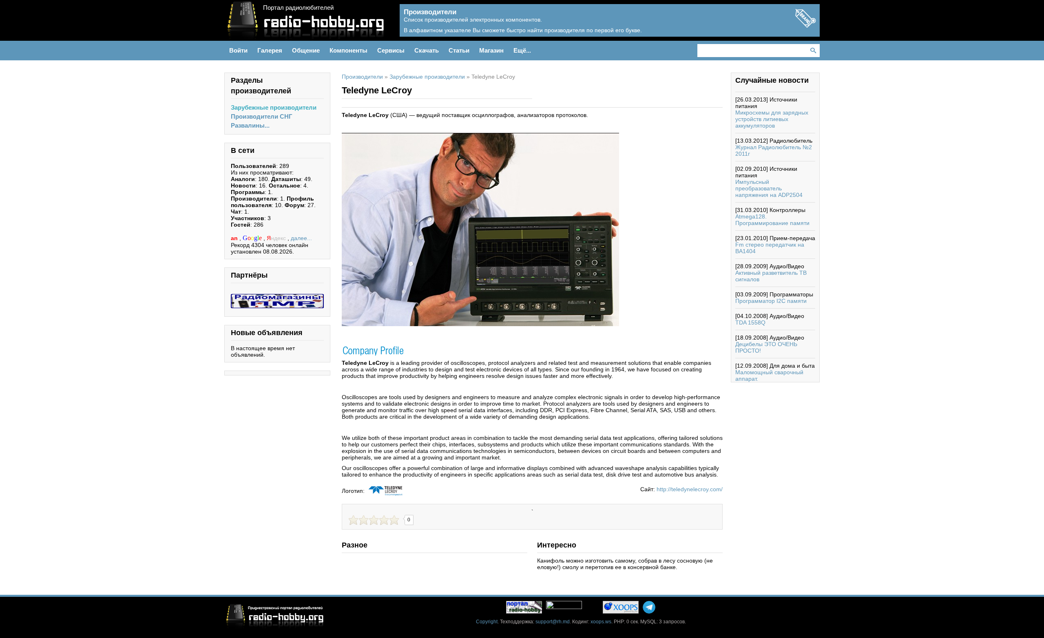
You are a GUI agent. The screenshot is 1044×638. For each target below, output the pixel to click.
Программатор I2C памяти (771, 301)
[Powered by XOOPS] (621, 607)
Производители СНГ (261, 116)
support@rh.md (552, 622)
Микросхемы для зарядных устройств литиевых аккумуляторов (771, 119)
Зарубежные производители (273, 107)
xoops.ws (601, 622)
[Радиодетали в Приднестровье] (277, 297)
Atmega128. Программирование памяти (772, 219)
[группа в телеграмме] (649, 607)
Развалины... (250, 125)
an (235, 238)
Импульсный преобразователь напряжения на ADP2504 (769, 188)
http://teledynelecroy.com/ (690, 489)
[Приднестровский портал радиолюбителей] (524, 607)
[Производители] (805, 25)
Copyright (487, 622)
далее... (301, 238)
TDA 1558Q (750, 322)
